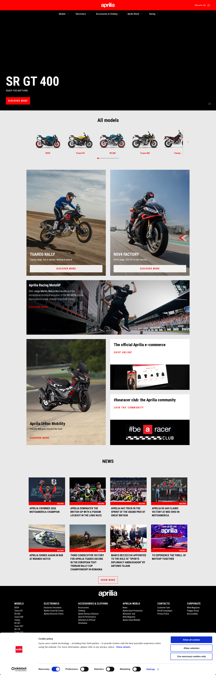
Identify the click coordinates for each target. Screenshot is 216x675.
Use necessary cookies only (191, 656)
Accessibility (192, 614)
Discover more (18, 100)
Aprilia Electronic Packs (53, 614)
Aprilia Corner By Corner (53, 610)
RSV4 (16, 607)
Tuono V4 (18, 610)
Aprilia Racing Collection (88, 614)
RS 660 (17, 614)
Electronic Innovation (52, 607)
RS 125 (17, 629)
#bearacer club (129, 614)
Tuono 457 (18, 626)
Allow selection (191, 648)
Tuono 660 (18, 617)
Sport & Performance (87, 617)
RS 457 (17, 623)
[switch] (84, 669)
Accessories (83, 607)
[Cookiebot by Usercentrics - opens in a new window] (19, 669)
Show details (123, 647)
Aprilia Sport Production (133, 610)
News (125, 607)
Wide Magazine (129, 617)
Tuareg (17, 620)
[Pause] (209, 103)
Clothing (81, 610)
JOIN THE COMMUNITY (129, 407)
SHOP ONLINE (123, 352)
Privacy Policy (163, 614)
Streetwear (82, 623)
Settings (150, 669)
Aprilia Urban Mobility (131, 620)
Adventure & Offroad (86, 620)
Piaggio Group (193, 610)
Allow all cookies (191, 639)
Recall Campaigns (164, 610)
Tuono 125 (18, 632)
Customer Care (163, 607)
